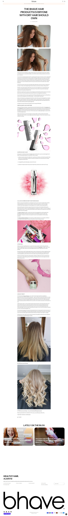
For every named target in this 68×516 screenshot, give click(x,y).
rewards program (32, 483)
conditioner (21, 108)
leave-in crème (21, 212)
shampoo (47, 107)
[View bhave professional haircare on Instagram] (4, 511)
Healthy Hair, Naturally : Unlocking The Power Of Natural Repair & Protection (17, 440)
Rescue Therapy (26, 295)
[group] (34, 4)
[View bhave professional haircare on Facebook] (8, 511)
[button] (63, 1)
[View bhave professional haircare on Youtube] (10, 511)
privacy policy (43, 483)
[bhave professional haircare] (34, 1)
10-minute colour (6, 484)
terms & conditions (44, 484)
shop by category (19, 483)
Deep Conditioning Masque (23, 217)
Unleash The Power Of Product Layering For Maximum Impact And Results (48, 440)
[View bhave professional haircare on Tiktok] (6, 511)
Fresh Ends (40, 247)
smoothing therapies (7, 483)
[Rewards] (66, 514)
